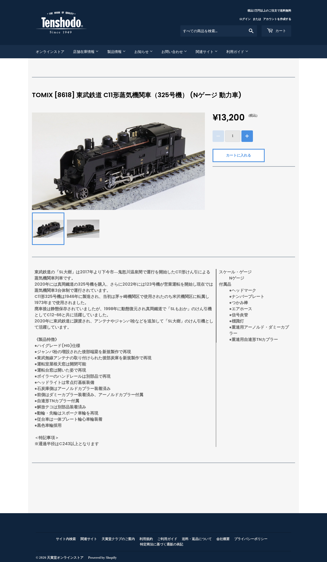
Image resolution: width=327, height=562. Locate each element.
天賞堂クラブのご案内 (118, 539)
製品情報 (115, 51)
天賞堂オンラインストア (65, 557)
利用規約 (146, 539)
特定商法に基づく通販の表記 (161, 544)
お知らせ (142, 51)
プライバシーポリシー (250, 539)
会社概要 (223, 539)
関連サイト (205, 51)
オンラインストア (50, 51)
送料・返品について (197, 539)
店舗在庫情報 (84, 51)
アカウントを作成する (277, 18)
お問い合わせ (172, 51)
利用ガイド (235, 51)
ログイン (245, 18)
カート (280, 30)
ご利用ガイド (167, 539)
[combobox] (218, 31)
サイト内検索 (66, 539)
